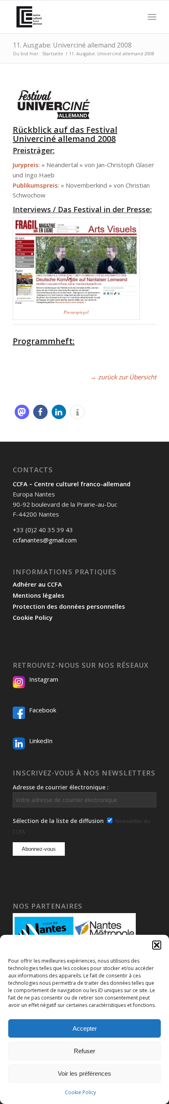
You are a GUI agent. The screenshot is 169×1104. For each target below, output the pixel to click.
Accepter (85, 1028)
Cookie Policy (80, 1092)
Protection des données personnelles (69, 606)
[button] (157, 945)
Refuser (84, 1050)
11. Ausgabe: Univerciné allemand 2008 (72, 45)
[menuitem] (134, 16)
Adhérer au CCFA (37, 584)
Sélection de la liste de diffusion (58, 821)
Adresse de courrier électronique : (61, 787)
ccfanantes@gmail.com (45, 540)
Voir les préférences (84, 1073)
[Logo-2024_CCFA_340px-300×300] (70, 16)
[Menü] (152, 17)
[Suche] (134, 16)
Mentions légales (38, 595)
